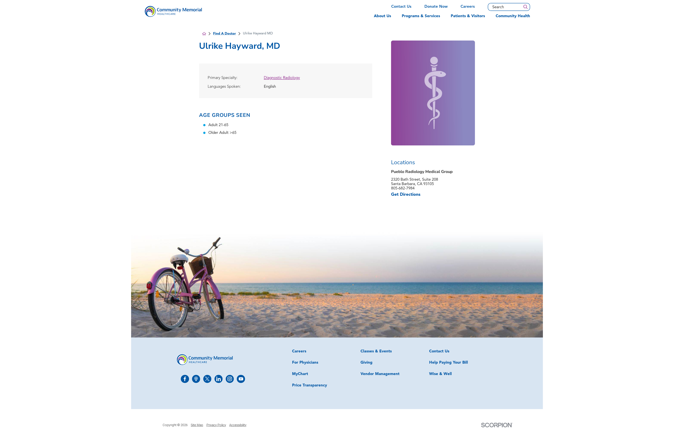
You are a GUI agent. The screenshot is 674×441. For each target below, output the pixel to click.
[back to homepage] (204, 34)
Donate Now (436, 7)
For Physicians (305, 363)
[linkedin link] (218, 379)
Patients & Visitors (468, 16)
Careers (468, 7)
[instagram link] (230, 379)
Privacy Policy (216, 425)
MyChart (300, 374)
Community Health (513, 16)
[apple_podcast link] (196, 379)
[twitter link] (207, 379)
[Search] (525, 7)
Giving (366, 363)
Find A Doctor (224, 33)
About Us (382, 16)
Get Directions (405, 195)
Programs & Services (421, 16)
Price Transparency (309, 385)
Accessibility (237, 425)
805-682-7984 (403, 188)
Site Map (197, 425)
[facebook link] (185, 379)
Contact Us (401, 7)
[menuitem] (385, 18)
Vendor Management (380, 374)
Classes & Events (376, 351)
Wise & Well (440, 374)
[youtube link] (241, 379)
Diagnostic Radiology (282, 78)
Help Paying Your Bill (448, 363)
